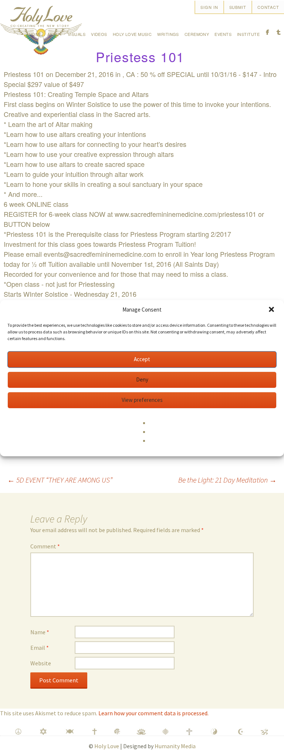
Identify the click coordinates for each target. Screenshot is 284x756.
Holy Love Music (132, 34)
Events (222, 34)
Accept (142, 359)
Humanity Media (175, 746)
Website (40, 663)
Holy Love (106, 746)
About (54, 34)
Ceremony (197, 34)
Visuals (76, 34)
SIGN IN (209, 7)
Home (35, 34)
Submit (237, 7)
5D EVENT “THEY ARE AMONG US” (59, 479)
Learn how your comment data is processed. (153, 713)
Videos (99, 34)
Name (39, 632)
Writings (168, 34)
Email (39, 647)
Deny (142, 379)
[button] (272, 310)
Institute (248, 34)
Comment (45, 546)
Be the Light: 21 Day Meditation (227, 479)
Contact (268, 7)
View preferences (142, 399)
